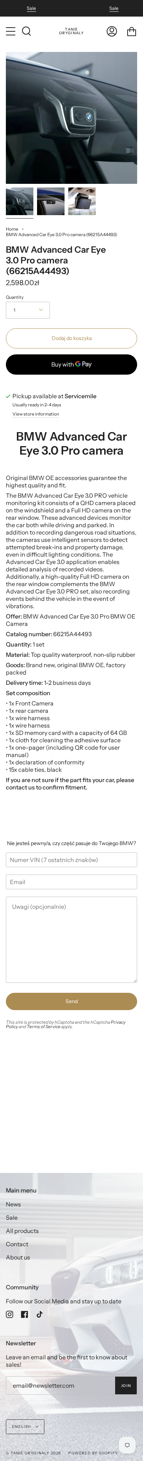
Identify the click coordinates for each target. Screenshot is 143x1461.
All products (22, 1230)
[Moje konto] (111, 31)
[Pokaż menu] (11, 31)
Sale (31, 8)
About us (18, 1257)
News (13, 1204)
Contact (17, 1244)
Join (126, 1385)
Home (12, 229)
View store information (35, 414)
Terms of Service (43, 1026)
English (22, 1426)
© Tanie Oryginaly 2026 (33, 1453)
